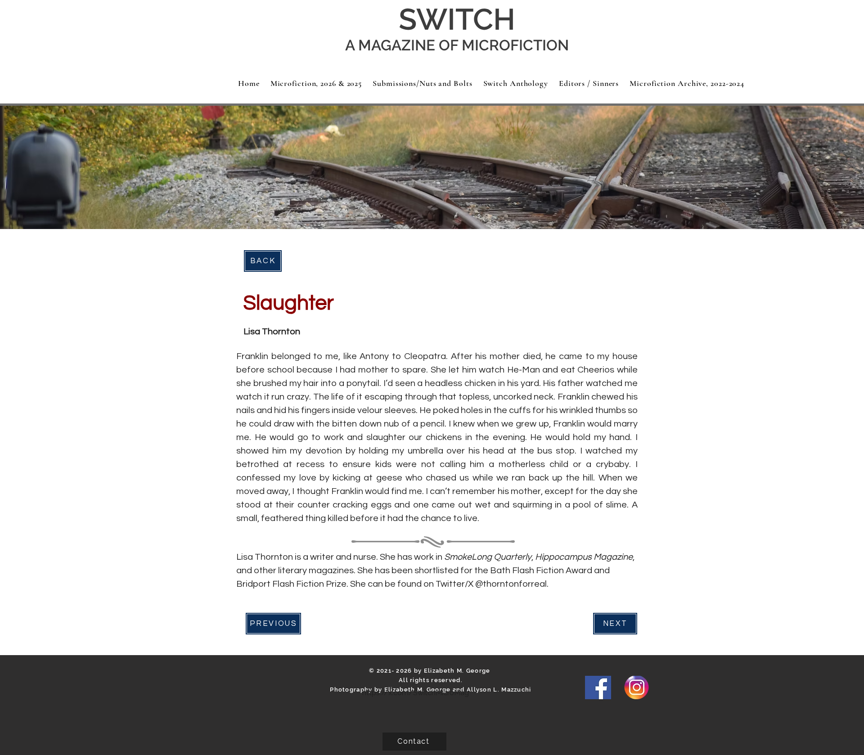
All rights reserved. (431, 680)
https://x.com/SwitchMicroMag (415, 692)
